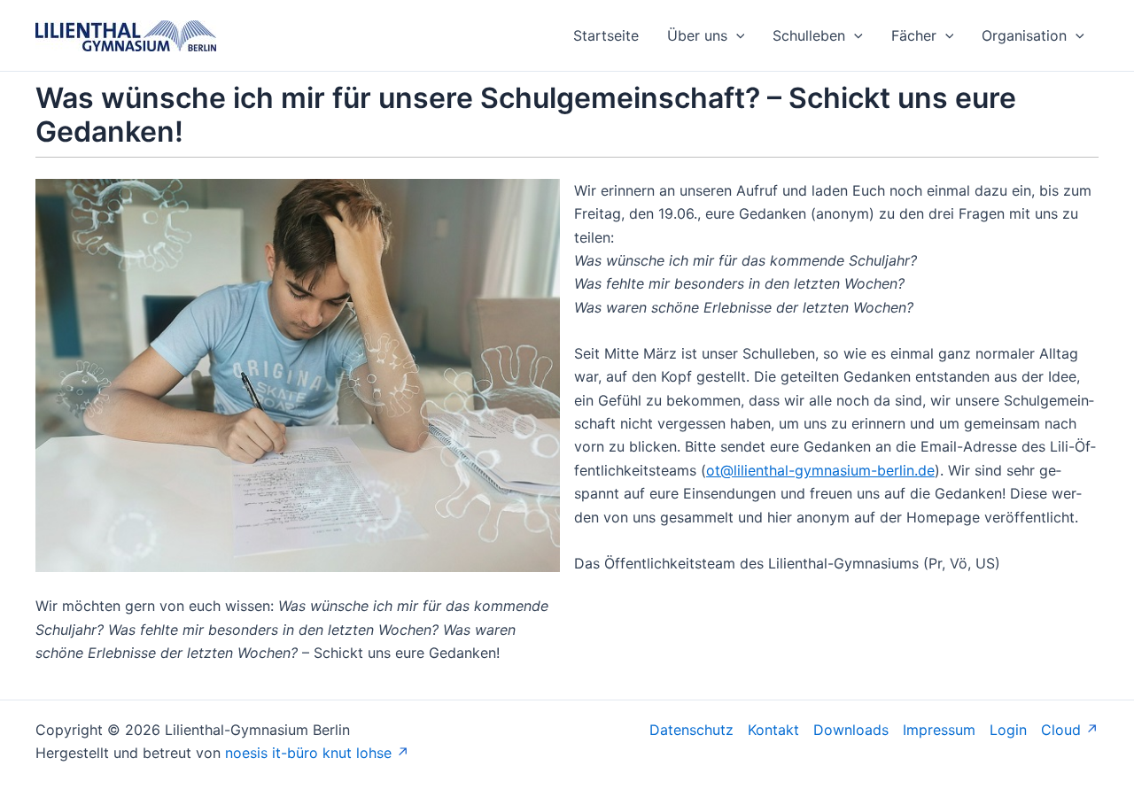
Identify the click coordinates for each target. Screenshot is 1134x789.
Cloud (1061, 730)
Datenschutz (691, 730)
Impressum (939, 730)
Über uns (697, 35)
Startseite (606, 35)
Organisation (1024, 35)
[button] (736, 35)
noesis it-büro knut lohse (308, 753)
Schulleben (809, 35)
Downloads (851, 730)
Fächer (913, 35)
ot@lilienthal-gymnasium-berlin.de (820, 470)
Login (1008, 730)
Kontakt (773, 730)
